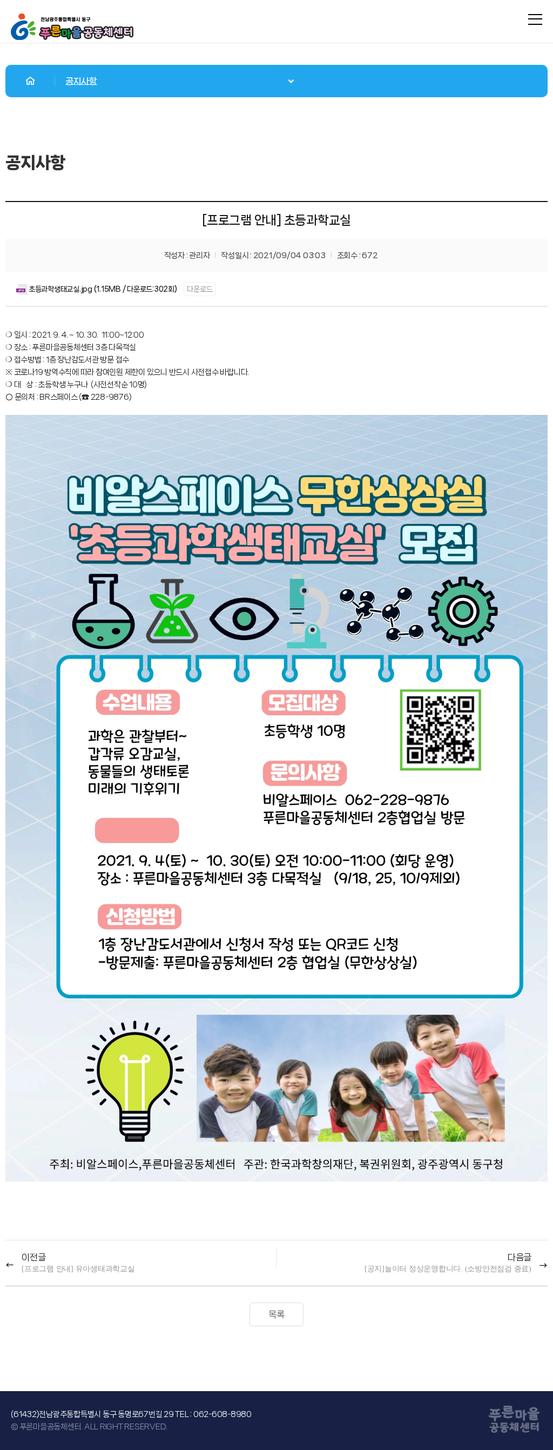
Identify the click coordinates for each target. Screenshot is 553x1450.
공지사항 (81, 81)
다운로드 (199, 289)
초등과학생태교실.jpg (60, 289)
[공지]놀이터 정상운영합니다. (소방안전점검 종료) (448, 1269)
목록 (276, 1314)
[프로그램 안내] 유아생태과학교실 (78, 1269)
